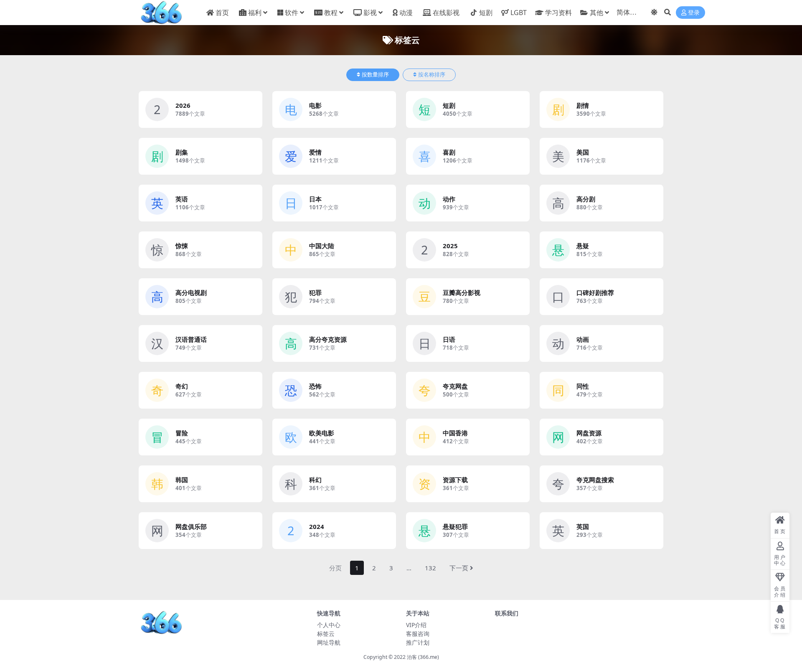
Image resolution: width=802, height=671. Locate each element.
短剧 (485, 12)
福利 (254, 12)
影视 (370, 12)
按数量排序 (375, 74)
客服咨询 (417, 634)
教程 (331, 12)
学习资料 (558, 12)
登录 (694, 13)
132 (430, 568)
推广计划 (417, 642)
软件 (291, 12)
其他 (596, 12)
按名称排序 (431, 74)
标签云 (326, 634)
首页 (222, 12)
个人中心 (328, 625)
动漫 (406, 12)
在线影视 (446, 12)
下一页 (458, 568)
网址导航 (328, 642)
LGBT (518, 12)
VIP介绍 (416, 625)
